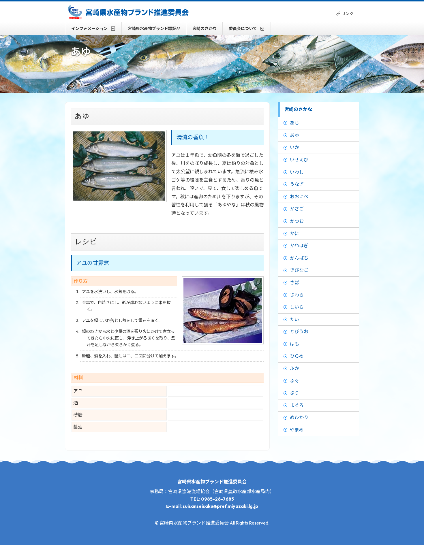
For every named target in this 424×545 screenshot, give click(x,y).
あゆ (294, 135)
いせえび (299, 160)
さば (294, 282)
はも (294, 344)
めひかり (299, 417)
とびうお (299, 331)
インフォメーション (89, 28)
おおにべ (299, 196)
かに (294, 233)
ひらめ (297, 356)
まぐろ (297, 405)
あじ (294, 123)
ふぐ (294, 381)
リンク (347, 13)
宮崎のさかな (204, 28)
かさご (297, 209)
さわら (297, 295)
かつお (297, 221)
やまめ (297, 430)
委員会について (243, 28)
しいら (297, 307)
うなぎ (297, 184)
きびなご (299, 270)
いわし (297, 172)
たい (294, 319)
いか (294, 147)
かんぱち (299, 258)
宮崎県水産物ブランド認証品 (154, 28)
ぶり (294, 393)
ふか (294, 368)
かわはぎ (299, 245)
